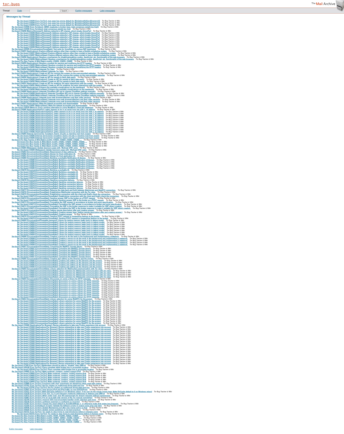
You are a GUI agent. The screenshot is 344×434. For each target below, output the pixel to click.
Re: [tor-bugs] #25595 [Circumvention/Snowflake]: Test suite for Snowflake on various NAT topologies (54, 49)
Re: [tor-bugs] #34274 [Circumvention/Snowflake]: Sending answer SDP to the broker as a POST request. (60, 200)
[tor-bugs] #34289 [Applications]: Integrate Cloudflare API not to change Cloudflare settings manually (54, 91)
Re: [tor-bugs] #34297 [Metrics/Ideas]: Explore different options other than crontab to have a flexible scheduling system (66, 53)
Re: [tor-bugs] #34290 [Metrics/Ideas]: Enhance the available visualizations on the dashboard (55, 89)
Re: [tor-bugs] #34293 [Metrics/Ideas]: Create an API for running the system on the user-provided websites (61, 75)
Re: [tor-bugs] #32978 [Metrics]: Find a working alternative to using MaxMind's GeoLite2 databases (52, 108)
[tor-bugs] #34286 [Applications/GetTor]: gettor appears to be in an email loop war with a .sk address (53, 110)
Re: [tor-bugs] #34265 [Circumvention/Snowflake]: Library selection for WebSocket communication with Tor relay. (64, 271)
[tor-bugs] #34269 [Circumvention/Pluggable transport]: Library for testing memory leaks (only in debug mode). (58, 220)
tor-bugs (11, 4)
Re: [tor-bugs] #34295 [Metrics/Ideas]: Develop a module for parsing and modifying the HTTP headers (59, 65)
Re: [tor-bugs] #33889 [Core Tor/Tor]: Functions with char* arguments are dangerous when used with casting (57, 384)
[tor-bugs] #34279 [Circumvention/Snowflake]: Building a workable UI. (41, 170)
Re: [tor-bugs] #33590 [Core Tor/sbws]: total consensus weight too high (41, 29)
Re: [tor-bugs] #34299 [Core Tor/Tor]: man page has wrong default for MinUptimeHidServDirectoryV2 (58, 21)
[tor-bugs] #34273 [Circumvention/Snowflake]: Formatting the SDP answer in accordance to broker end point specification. (62, 202)
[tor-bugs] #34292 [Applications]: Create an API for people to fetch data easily (44, 77)
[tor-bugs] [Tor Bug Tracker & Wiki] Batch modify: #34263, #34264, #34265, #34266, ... (47, 140)
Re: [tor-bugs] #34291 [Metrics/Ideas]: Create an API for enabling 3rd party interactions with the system (59, 85)
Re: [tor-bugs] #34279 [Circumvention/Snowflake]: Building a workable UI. (47, 172)
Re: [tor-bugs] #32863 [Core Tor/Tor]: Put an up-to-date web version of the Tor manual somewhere (52, 398)
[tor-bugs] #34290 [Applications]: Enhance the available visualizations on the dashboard (48, 87)
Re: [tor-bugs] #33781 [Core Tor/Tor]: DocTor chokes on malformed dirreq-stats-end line (48, 386)
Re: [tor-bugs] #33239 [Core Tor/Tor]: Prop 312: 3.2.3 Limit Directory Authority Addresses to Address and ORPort (58, 394)
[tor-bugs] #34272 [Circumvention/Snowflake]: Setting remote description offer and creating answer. (53, 210)
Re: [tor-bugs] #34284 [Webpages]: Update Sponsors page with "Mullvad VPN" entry (52, 150)
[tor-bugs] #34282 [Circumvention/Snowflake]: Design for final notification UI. (44, 154)
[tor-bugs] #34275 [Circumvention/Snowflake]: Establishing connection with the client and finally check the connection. (61, 194)
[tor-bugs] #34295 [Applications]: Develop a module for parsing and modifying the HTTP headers (52, 63)
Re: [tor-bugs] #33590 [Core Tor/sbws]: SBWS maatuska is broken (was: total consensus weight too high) (55, 27)
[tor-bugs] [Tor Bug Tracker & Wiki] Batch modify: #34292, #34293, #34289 (42, 61)
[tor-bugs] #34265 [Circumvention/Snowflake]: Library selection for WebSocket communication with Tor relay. (57, 269)
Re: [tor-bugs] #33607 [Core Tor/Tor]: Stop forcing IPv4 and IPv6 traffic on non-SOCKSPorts (49, 390)
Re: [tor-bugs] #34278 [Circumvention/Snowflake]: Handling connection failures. (50, 182)
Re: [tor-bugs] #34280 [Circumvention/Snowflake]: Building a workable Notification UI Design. (56, 160)
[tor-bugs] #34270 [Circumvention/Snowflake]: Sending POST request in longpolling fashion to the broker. (56, 216)
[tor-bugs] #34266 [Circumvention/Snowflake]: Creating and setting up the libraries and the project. (53, 259)
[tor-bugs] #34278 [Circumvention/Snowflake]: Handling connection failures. (43, 180)
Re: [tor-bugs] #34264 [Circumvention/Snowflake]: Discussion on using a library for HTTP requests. (58, 281)
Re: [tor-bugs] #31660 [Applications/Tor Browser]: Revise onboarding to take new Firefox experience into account (58, 325)
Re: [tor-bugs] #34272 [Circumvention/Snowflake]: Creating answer (44, 214)
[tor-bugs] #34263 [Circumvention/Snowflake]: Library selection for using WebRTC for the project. (52, 299)
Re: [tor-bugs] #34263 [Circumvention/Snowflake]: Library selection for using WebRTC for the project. (59, 301)
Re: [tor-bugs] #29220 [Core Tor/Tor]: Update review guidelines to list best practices (46, 410)
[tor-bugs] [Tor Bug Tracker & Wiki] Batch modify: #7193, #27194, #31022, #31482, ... (46, 420)
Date (19, 11)
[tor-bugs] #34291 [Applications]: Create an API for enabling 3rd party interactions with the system (52, 83)
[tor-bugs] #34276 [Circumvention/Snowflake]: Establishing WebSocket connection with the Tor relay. (54, 192)
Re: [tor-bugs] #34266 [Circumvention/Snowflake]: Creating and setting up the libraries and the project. (59, 261)
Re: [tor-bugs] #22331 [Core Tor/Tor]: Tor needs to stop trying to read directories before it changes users (55, 412)
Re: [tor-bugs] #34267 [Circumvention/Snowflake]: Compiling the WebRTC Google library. (54, 249)
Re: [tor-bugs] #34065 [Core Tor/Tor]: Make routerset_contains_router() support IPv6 (46, 371)
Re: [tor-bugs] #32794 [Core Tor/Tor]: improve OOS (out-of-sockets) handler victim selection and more (54, 400)
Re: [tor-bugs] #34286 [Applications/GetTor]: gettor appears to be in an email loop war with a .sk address (60, 112)
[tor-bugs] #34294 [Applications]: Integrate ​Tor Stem (33, 69)
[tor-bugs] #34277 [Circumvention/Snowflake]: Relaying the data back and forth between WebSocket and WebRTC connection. (64, 190)
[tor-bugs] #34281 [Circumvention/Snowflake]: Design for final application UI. (44, 156)
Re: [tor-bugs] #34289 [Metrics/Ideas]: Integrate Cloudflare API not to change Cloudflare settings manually (61, 95)
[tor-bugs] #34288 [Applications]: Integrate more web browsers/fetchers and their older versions (51, 97)
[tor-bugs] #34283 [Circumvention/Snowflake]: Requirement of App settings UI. (44, 152)
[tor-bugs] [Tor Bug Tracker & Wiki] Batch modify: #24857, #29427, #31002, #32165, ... (47, 418)
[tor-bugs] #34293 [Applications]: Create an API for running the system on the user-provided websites (54, 73)
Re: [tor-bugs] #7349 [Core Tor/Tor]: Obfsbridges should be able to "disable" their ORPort (49, 365)
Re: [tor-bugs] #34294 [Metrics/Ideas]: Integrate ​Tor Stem (40, 71)
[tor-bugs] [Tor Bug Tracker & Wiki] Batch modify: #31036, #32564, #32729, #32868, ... (47, 422)
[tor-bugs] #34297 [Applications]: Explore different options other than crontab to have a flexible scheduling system (59, 51)
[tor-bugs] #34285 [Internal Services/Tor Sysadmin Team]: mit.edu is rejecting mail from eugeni (51, 134)
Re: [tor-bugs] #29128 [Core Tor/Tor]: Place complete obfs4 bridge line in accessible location (50, 367)
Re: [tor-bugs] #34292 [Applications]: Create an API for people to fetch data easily (50, 79)
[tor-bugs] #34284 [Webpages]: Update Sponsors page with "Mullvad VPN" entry (45, 148)
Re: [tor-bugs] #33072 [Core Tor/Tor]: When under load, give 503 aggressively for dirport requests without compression (61, 396)
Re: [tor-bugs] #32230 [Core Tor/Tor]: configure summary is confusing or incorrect (46, 402)
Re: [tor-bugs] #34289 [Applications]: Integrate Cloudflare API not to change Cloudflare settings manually (60, 93)
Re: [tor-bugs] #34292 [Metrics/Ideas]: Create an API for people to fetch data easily (51, 81)
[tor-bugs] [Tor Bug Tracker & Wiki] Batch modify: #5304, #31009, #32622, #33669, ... (46, 416)
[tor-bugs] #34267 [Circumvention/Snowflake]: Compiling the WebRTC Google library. (47, 247)
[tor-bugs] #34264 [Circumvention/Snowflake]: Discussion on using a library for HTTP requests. (51, 279)
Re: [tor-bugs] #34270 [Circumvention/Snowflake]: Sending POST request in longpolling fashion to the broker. (62, 218)
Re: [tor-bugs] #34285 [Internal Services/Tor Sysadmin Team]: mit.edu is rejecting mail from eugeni (58, 136)
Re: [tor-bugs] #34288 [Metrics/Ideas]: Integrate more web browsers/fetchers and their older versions (58, 99)
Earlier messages (83, 11)
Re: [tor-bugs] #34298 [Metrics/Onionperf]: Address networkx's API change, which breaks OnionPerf (58, 33)
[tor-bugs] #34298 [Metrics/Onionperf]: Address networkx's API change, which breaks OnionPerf (51, 31)
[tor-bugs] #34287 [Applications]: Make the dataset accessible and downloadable (45, 103)
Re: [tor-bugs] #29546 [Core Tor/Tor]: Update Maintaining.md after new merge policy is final (49, 408)
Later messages (107, 11)
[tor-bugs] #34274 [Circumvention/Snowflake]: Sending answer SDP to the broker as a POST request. (53, 198)
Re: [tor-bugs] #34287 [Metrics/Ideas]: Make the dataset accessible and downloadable (52, 106)
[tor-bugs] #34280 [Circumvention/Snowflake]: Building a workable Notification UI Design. (49, 158)
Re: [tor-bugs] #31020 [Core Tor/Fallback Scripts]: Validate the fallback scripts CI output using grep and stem (57, 406)
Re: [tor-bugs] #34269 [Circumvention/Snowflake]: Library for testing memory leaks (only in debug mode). (61, 222)
